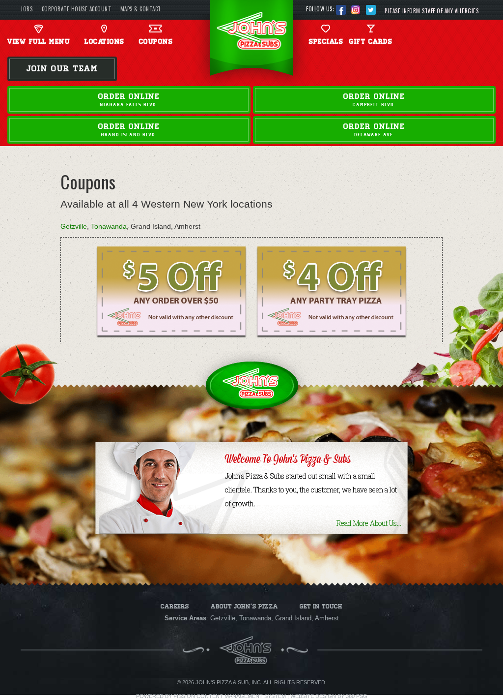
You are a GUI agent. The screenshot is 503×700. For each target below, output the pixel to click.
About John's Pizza (244, 606)
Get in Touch (321, 606)
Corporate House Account (77, 9)
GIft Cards (370, 41)
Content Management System (241, 696)
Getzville (73, 226)
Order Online (129, 99)
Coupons (156, 41)
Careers (175, 606)
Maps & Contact (140, 9)
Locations (104, 41)
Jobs (26, 9)
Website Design (313, 696)
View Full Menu (38, 41)
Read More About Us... (368, 523)
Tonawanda (109, 226)
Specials (326, 41)
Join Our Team (62, 68)
